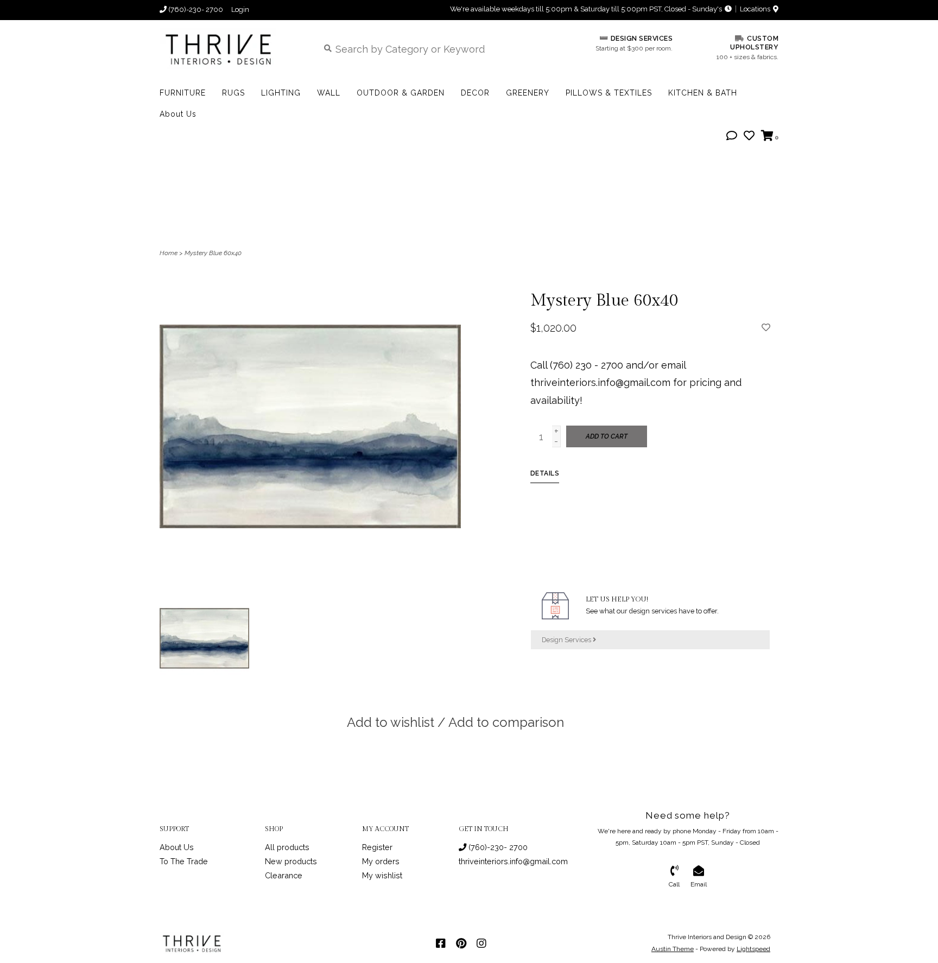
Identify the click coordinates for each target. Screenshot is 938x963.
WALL (328, 92)
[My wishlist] (749, 136)
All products (287, 847)
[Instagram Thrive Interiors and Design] (481, 943)
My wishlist (382, 875)
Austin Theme (672, 949)
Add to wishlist (390, 722)
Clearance (283, 875)
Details (545, 473)
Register (377, 847)
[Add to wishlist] (766, 327)
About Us (178, 114)
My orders (381, 861)
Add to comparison (506, 722)
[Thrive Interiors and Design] (231, 48)
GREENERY (527, 92)
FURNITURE (183, 92)
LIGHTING (281, 92)
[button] (731, 136)
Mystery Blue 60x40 (213, 253)
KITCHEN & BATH (702, 92)
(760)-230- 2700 (497, 847)
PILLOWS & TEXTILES (609, 92)
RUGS (233, 92)
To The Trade (184, 861)
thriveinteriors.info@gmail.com (513, 861)
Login (240, 9)
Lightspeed (753, 949)
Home (169, 253)
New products (291, 861)
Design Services (567, 640)
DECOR (475, 92)
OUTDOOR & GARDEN (401, 92)
